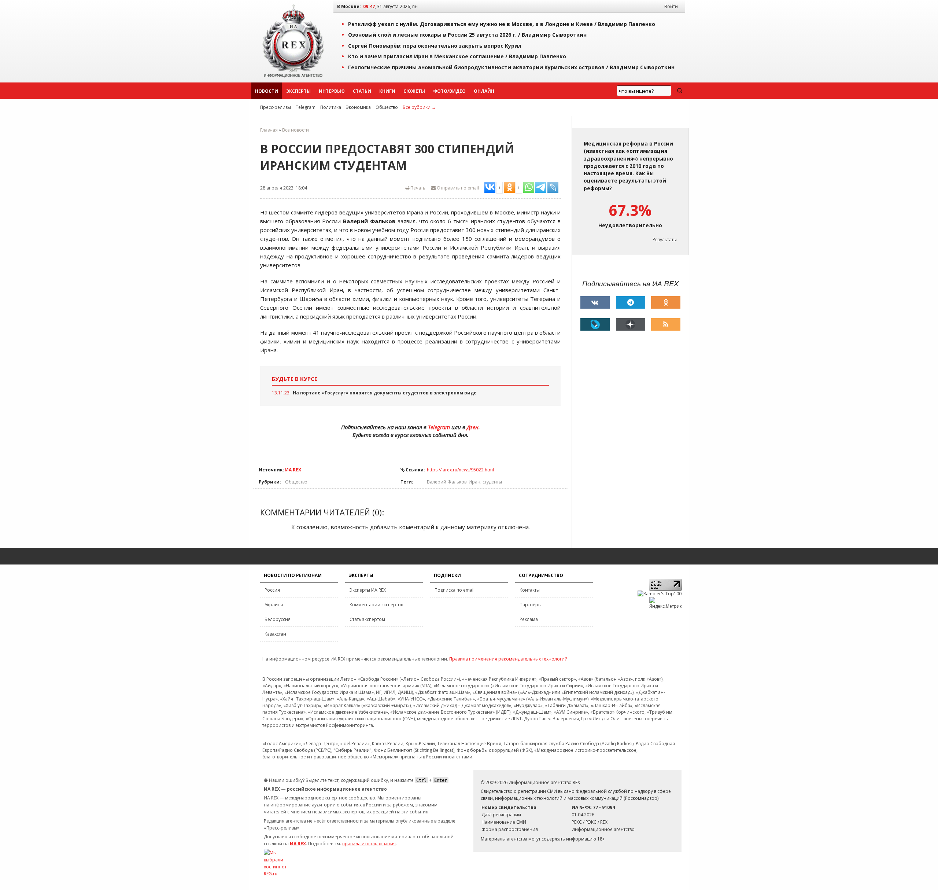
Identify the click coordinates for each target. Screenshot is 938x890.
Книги (387, 91)
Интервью (332, 91)
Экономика (358, 107)
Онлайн (484, 91)
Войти (671, 6)
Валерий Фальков (446, 482)
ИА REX (293, 470)
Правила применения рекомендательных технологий (508, 659)
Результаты (665, 239)
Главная (269, 130)
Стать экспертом (367, 619)
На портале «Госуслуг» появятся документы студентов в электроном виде (385, 393)
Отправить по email (457, 188)
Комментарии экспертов (376, 605)
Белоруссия (278, 619)
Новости (266, 91)
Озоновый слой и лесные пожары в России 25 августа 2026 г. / (467, 34)
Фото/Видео (449, 91)
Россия (272, 590)
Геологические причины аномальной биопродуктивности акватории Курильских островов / (511, 67)
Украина (274, 605)
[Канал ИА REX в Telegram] (630, 302)
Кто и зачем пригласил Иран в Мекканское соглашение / (457, 56)
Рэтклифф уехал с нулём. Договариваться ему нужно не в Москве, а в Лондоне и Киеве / (501, 24)
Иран (474, 482)
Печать (417, 188)
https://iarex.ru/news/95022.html (460, 470)
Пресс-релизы (275, 107)
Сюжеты (414, 91)
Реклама (529, 619)
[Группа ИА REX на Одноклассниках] (665, 302)
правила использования (369, 844)
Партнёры (531, 605)
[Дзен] (630, 324)
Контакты (530, 590)
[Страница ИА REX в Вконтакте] (595, 302)
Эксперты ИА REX (368, 590)
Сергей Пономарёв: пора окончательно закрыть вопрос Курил (434, 45)
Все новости (295, 130)
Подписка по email (454, 590)
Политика (330, 107)
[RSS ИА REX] (665, 324)
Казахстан (275, 634)
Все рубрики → (419, 107)
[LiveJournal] (595, 324)
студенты (492, 482)
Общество (387, 107)
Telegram (305, 107)
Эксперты (298, 91)
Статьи (362, 91)
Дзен (473, 427)
